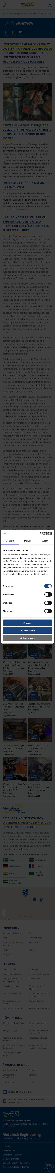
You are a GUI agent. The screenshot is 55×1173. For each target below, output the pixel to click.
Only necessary (27, 638)
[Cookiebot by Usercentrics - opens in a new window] (40, 533)
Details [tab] (27, 541)
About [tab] (45, 541)
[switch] (48, 594)
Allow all (27, 623)
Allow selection (27, 630)
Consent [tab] (10, 541)
